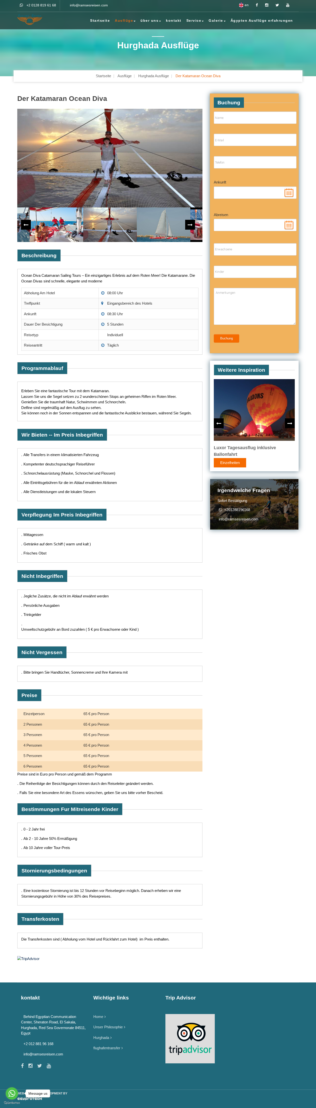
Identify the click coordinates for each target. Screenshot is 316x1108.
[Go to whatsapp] (12, 1093)
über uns (149, 20)
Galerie (216, 20)
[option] (109, 158)
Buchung (226, 338)
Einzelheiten (230, 462)
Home (98, 1017)
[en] (241, 5)
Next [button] (190, 225)
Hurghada (101, 1037)
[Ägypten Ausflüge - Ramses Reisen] (32, 19)
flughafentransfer (106, 1048)
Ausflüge (124, 20)
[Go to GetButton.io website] (12, 1103)
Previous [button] (26, 225)
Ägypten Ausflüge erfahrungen (262, 20)
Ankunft (220, 182)
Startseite (100, 20)
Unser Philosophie (108, 1027)
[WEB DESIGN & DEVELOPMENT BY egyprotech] (158, 1099)
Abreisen (221, 214)
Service (193, 20)
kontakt (173, 20)
